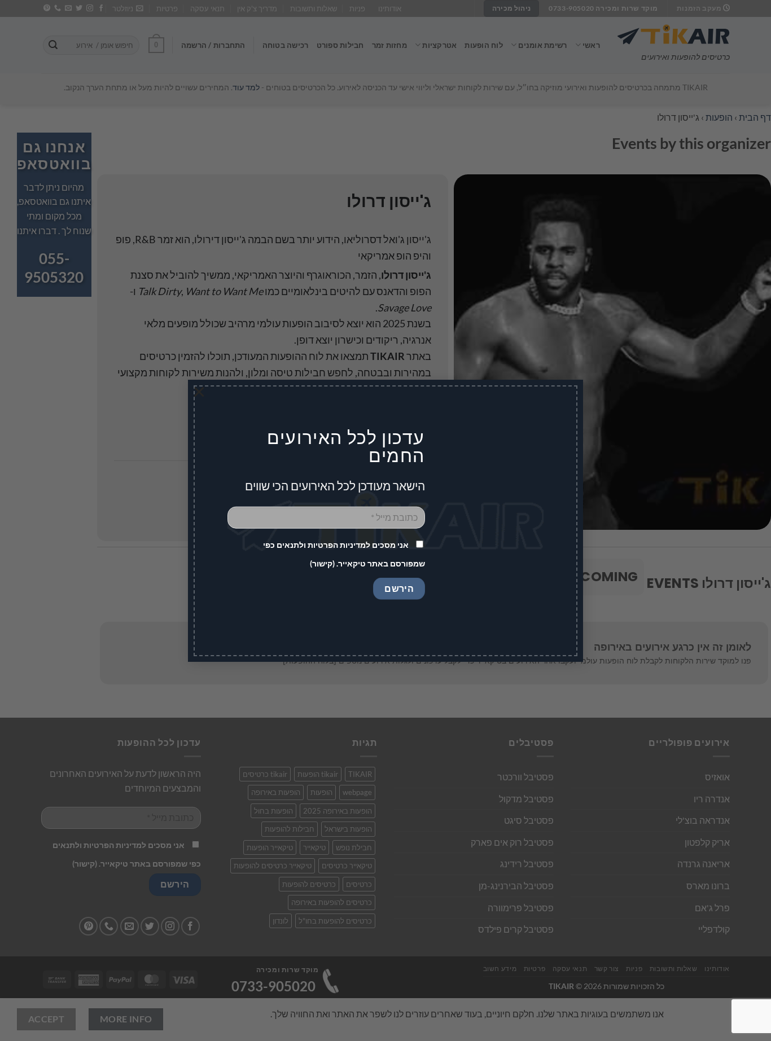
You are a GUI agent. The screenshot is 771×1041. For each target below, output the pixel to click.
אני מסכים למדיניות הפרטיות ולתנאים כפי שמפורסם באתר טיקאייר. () (344, 554)
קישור (322, 563)
